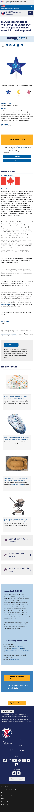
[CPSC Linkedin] (24, 760)
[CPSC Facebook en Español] (14, 773)
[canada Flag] (10, 181)
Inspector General (6, 802)
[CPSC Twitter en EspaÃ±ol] (19, 773)
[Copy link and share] (14, 45)
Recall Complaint (11, 345)
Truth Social (25, 650)
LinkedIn (17, 650)
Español (17, 40)
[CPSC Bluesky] (29, 760)
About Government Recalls (17, 555)
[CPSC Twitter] (20, 760)
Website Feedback (17, 779)
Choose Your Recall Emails (17, 678)
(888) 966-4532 (21, 147)
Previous (3, 92)
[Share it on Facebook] (7, 45)
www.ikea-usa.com (14, 149)
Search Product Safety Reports (18, 540)
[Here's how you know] (17, 2)
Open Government (6, 796)
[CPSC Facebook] (5, 760)
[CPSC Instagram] (10, 760)
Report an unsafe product (17, 703)
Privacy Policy (5, 793)
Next (30, 92)
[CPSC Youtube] (15, 760)
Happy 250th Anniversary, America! (10, 8)
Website (17, 156)
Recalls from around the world (19, 569)
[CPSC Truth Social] (17, 765)
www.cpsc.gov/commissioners (9, 334)
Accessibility (4, 787)
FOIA (2, 799)
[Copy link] (22, 45)
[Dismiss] (32, 6)
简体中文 (22, 38)
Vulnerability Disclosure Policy (10, 790)
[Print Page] (18, 45)
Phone (17, 161)
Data (20, 745)
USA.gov (21, 750)
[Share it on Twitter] (10, 45)
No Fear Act (4, 805)
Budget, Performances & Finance (7, 743)
